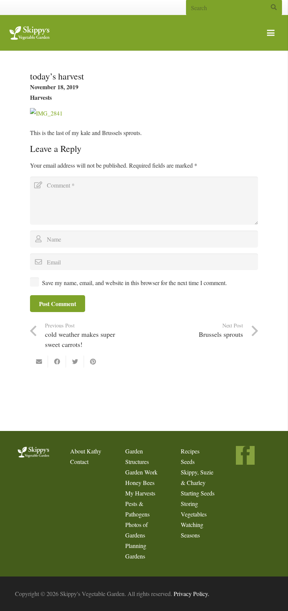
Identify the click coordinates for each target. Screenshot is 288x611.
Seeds (188, 461)
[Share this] (57, 362)
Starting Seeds (197, 493)
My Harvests (140, 493)
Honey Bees (139, 482)
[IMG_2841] (46, 113)
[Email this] (39, 362)
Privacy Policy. (191, 593)
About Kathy (85, 451)
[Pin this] (93, 362)
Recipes (190, 451)
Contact (79, 461)
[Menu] (270, 33)
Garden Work (141, 472)
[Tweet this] (75, 362)
